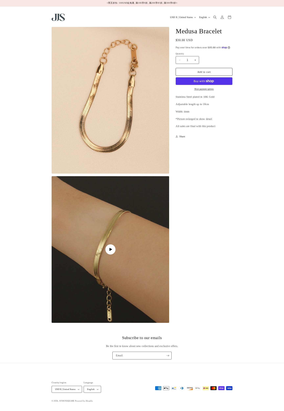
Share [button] (182, 136)
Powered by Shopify (84, 401)
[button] (215, 17)
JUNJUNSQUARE (66, 401)
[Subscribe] (167, 355)
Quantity (180, 53)
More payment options (204, 89)
